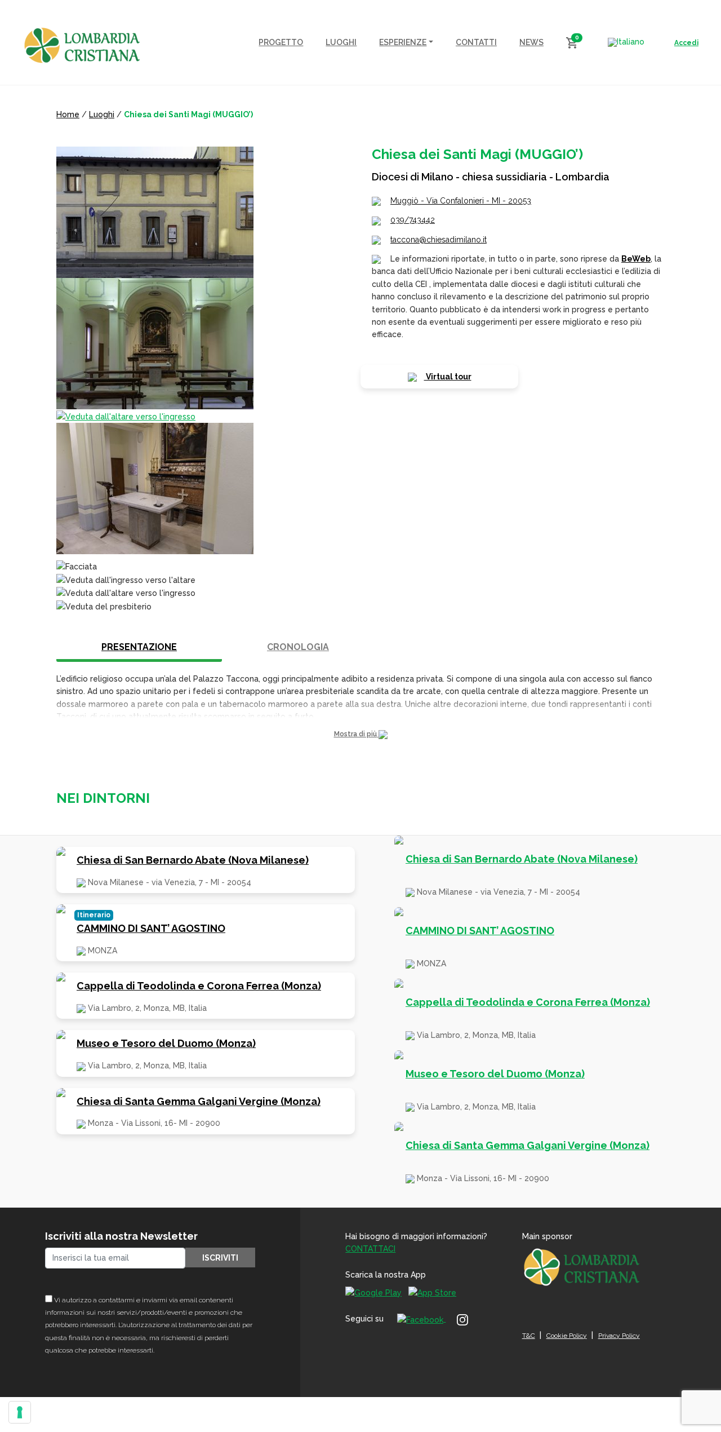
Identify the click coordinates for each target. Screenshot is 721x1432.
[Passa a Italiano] (626, 42)
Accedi (686, 43)
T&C (528, 1336)
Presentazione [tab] (139, 647)
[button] (360, 734)
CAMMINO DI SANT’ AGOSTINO (151, 928)
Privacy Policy (619, 1336)
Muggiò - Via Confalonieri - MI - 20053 (460, 200)
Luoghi (101, 114)
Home (67, 114)
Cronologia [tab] (298, 647)
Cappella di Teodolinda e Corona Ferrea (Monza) (199, 986)
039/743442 (412, 219)
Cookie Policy (566, 1336)
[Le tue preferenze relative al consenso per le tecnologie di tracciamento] (19, 1412)
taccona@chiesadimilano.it (438, 239)
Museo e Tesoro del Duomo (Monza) (166, 1043)
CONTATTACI (370, 1248)
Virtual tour (447, 376)
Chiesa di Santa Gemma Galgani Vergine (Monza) (199, 1101)
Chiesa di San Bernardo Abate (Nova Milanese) (193, 860)
